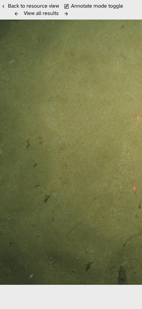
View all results (41, 13)
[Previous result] (16, 13)
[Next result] (66, 13)
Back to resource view (33, 5)
